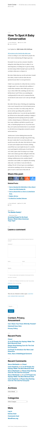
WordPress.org (13, 418)
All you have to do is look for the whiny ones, (19, 53)
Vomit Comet (12, 4)
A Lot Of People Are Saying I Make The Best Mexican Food (21, 342)
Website (9, 268)
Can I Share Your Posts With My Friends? (22, 324)
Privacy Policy (13, 328)
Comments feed (13, 416)
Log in (10, 411)
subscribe (10, 283)
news (10, 205)
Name (9, 261)
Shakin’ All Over (13, 196)
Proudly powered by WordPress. (20, 426)
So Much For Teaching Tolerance (18, 198)
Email (23, 261)
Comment (10, 244)
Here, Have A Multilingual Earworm (20, 354)
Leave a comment (13, 44)
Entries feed (12, 414)
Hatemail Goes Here (15, 326)
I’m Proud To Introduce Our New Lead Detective (20, 350)
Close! (10, 339)
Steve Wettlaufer (12, 42)
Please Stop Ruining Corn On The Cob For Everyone (21, 346)
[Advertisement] (22, 20)
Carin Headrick (13, 367)
